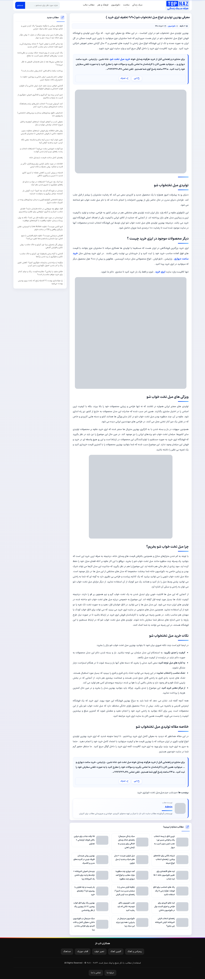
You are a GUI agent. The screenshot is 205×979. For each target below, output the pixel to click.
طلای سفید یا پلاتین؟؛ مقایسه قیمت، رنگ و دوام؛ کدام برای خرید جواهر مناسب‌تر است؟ (40, 273)
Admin (168, 807)
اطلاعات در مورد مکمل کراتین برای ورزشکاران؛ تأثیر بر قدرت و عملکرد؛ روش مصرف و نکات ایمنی (42, 165)
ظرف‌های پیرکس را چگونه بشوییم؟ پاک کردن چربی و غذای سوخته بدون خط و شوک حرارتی (42, 27)
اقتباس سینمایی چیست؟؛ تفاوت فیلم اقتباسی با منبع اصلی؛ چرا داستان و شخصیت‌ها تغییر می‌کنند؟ (42, 237)
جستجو (20, 5)
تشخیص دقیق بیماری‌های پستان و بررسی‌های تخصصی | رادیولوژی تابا (40, 114)
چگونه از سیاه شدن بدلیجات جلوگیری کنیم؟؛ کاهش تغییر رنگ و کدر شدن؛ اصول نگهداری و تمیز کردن (40, 264)
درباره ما (110, 972)
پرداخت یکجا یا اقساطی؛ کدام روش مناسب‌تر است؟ (42, 70)
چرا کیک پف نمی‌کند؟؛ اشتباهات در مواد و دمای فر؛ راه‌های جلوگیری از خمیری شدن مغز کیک (42, 183)
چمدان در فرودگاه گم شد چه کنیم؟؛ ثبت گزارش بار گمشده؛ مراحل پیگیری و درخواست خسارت (43, 192)
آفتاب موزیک (82, 951)
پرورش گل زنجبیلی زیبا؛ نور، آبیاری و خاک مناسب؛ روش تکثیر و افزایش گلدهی (41, 246)
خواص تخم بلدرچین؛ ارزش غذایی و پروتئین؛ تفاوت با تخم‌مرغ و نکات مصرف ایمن (41, 78)
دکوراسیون (172, 26)
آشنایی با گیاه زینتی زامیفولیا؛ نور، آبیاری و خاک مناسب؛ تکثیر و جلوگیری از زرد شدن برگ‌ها (41, 255)
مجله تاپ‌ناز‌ (177, 5)
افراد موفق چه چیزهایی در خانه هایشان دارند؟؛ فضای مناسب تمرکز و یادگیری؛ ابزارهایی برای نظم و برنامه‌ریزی (41, 210)
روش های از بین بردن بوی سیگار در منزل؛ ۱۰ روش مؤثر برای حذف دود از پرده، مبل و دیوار (41, 36)
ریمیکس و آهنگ (134, 951)
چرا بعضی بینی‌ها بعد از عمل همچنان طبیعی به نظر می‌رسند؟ (42, 63)
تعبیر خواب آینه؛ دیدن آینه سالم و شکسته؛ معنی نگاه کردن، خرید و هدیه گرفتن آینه (42, 141)
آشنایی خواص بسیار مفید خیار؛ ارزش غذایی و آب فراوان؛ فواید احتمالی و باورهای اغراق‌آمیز (41, 87)
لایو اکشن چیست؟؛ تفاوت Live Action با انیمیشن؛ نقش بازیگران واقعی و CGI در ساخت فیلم (40, 228)
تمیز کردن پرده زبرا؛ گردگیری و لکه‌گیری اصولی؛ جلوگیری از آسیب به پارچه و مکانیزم (40, 96)
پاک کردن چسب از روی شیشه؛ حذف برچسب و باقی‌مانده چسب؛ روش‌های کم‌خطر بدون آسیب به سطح (40, 54)
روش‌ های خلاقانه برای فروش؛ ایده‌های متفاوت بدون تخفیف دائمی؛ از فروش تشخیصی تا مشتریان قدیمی (42, 132)
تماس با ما (96, 972)
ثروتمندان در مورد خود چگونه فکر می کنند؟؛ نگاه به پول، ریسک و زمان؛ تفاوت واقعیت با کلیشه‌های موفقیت (40, 219)
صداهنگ (67, 951)
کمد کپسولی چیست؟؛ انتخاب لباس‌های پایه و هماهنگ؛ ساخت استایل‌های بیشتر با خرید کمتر (41, 105)
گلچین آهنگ (115, 951)
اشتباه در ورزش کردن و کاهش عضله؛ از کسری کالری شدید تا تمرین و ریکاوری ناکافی (42, 174)
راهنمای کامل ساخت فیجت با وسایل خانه (46, 157)
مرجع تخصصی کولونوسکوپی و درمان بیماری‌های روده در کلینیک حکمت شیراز (40, 201)
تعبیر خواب (99, 951)
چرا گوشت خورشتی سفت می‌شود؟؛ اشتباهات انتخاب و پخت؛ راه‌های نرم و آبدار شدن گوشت (41, 150)
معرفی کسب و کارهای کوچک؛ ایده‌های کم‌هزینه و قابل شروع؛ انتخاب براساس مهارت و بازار (41, 123)
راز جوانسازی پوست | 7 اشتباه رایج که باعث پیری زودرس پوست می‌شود (40, 282)
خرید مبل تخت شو (120, 59)
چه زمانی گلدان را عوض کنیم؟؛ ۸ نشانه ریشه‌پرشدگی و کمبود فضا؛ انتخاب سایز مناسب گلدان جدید (41, 45)
